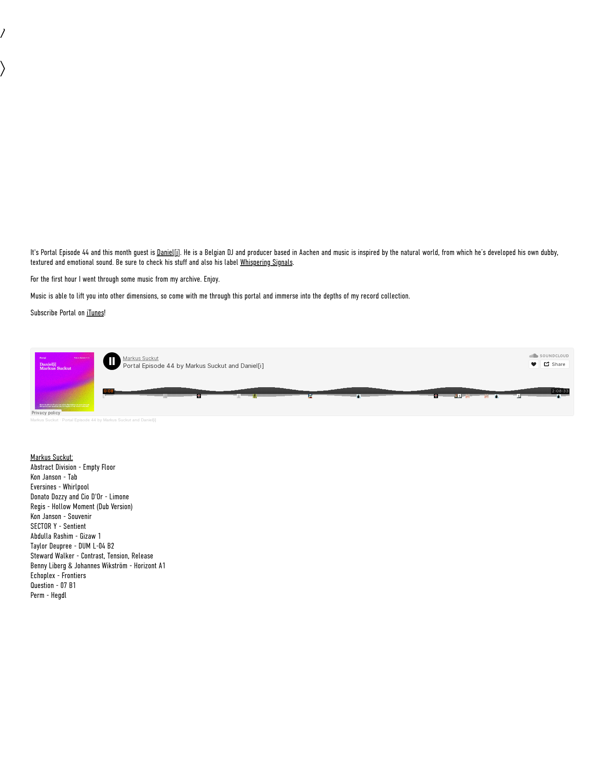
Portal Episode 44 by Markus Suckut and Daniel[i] (109, 420)
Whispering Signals (266, 262)
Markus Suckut (44, 420)
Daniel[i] (168, 252)
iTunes (95, 312)
